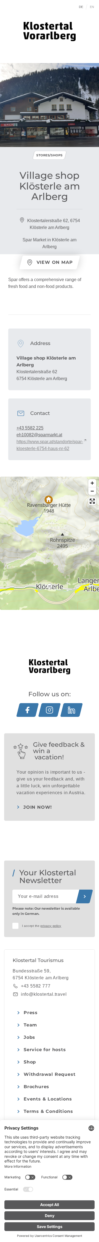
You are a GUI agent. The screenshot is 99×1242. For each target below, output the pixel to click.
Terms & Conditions (48, 1111)
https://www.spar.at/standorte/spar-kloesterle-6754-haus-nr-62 (49, 445)
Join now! (37, 807)
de (81, 7)
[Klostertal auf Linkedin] (71, 710)
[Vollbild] (92, 501)
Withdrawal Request (49, 1074)
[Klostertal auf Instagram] (49, 710)
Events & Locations (48, 1099)
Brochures (36, 1086)
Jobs (29, 1037)
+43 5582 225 (29, 428)
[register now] (84, 896)
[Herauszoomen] (92, 491)
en (92, 7)
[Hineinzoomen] (92, 483)
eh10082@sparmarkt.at (39, 434)
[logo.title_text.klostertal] (49, 31)
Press (31, 1012)
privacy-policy (50, 925)
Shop (30, 1062)
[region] (49, 586)
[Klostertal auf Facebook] (27, 710)
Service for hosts (45, 1049)
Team (30, 1025)
